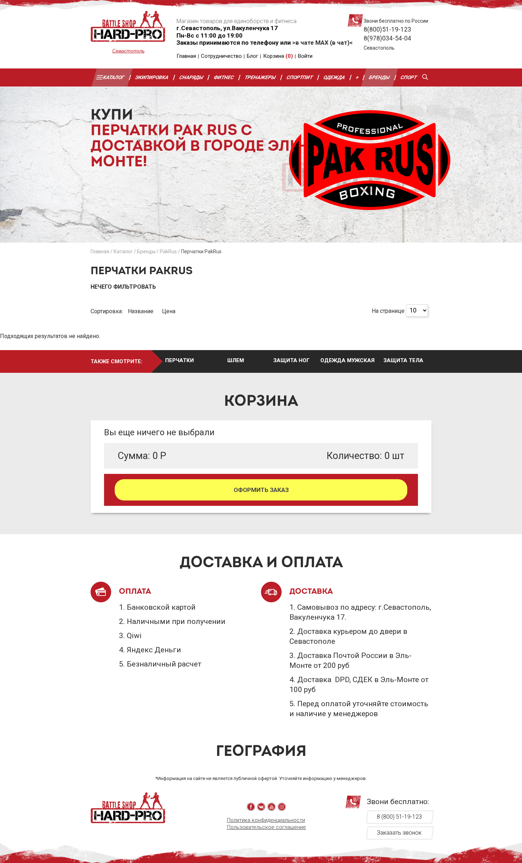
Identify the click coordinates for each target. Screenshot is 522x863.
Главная (186, 56)
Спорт (409, 77)
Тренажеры (260, 77)
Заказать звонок (399, 832)
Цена (168, 311)
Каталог (113, 77)
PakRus (168, 251)
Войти (305, 56)
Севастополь (128, 51)
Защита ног (291, 360)
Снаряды (191, 77)
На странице (388, 310)
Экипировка (152, 77)
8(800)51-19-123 (387, 29)
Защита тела (403, 360)
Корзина (278, 56)
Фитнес (224, 77)
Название (141, 311)
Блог (252, 56)
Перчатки (179, 360)
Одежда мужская (347, 360)
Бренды (380, 77)
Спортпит (300, 77)
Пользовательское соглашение (266, 827)
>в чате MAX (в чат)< (322, 42)
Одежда (334, 77)
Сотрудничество (221, 56)
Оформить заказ (261, 489)
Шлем (235, 360)
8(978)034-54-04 (387, 38)
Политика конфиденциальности (266, 820)
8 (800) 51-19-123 (399, 816)
